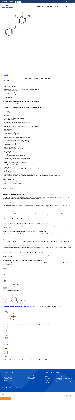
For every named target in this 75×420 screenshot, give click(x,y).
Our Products (40, 6)
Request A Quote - (67, 1)
